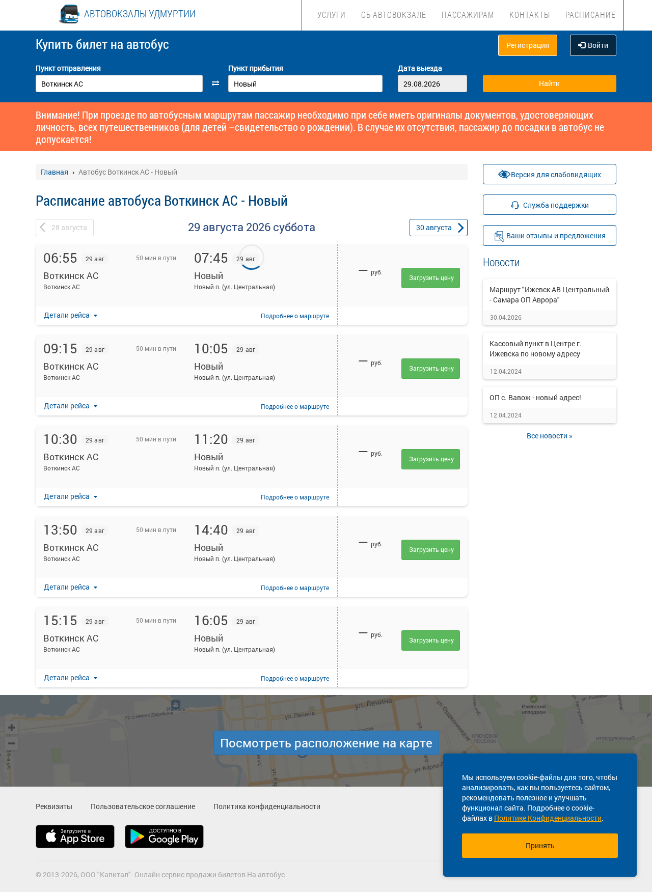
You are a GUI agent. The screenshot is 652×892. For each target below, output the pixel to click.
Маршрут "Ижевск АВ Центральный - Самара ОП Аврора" (549, 294)
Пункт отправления (68, 68)
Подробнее (295, 316)
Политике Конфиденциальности (548, 818)
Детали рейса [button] (67, 315)
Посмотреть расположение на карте (326, 743)
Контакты (529, 14)
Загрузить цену (431, 277)
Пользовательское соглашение (143, 806)
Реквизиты (54, 806)
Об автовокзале (393, 14)
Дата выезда (420, 68)
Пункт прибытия (255, 68)
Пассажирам (468, 14)
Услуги (331, 14)
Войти (598, 45)
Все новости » (550, 435)
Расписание (590, 14)
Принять (540, 845)
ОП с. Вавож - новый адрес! (535, 397)
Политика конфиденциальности (266, 806)
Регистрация (527, 45)
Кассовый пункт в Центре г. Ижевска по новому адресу (536, 348)
